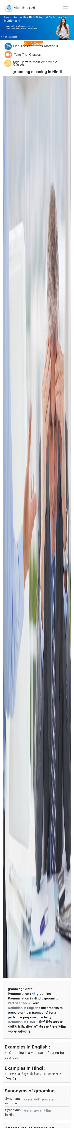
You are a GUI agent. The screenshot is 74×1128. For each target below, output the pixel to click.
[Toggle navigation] (65, 8)
